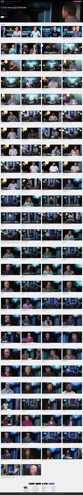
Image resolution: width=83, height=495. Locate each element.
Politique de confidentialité (55, 493)
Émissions (16, 1)
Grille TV (10, 1)
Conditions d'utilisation (60, 493)
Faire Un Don (79, 1)
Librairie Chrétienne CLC (45, 491)
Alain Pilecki (5, 14)
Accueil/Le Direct (7, 1)
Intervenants (13, 1)
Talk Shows (5, 13)
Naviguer (19, 1)
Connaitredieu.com (44, 489)
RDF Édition (43, 490)
